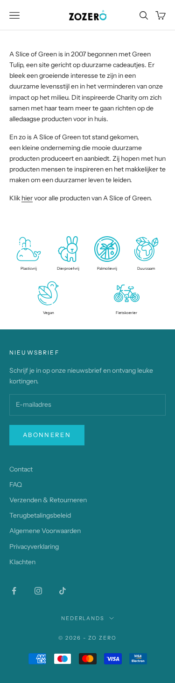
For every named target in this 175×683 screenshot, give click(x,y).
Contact (21, 469)
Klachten (22, 562)
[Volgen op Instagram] (38, 590)
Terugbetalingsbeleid (40, 515)
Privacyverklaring (34, 546)
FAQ (15, 484)
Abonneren (47, 434)
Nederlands (83, 618)
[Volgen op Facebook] (14, 590)
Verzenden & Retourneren (48, 500)
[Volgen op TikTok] (62, 590)
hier (27, 198)
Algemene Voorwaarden (45, 530)
